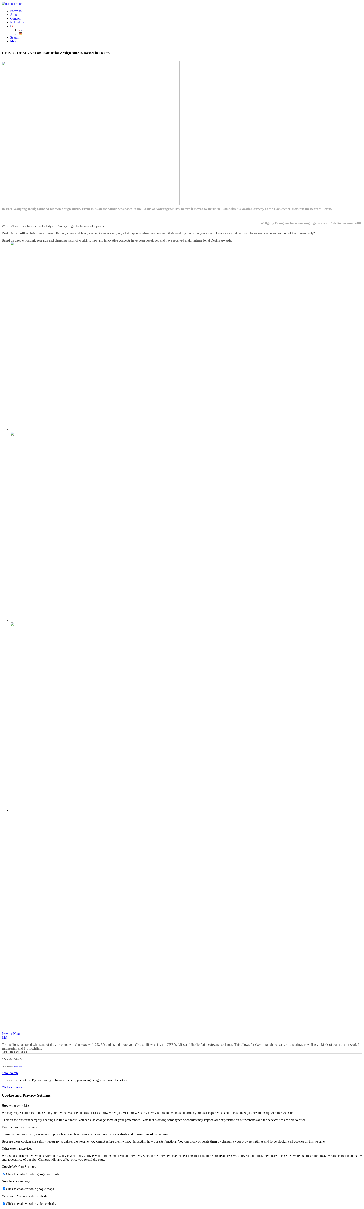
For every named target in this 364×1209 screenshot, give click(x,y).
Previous (7, 1033)
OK (4, 1087)
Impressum (17, 1066)
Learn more (14, 1087)
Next (16, 1033)
